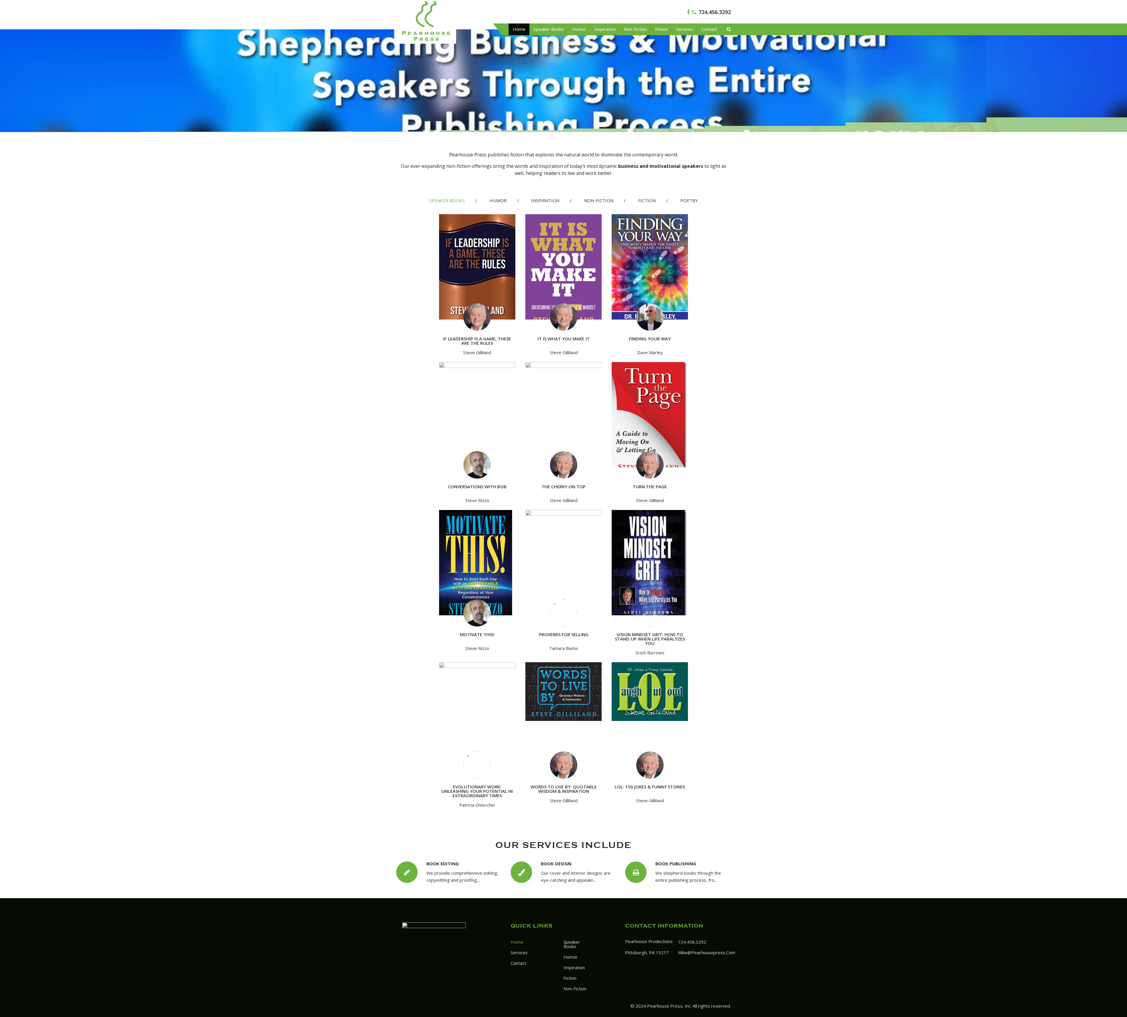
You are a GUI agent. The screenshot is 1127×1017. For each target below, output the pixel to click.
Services (684, 29)
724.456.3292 (715, 12)
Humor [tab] (498, 200)
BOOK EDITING (442, 863)
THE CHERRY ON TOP (563, 486)
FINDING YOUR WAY (650, 339)
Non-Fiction (635, 29)
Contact (709, 29)
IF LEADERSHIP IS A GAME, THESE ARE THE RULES (477, 341)
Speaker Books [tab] (447, 200)
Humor (579, 29)
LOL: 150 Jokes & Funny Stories (650, 787)
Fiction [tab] (647, 200)
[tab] (447, 200)
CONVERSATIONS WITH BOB (477, 486)
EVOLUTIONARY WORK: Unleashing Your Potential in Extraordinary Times (477, 791)
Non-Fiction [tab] (598, 200)
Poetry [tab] (689, 200)
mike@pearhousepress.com (706, 952)
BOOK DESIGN (556, 863)
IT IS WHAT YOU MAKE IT (564, 339)
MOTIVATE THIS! (477, 634)
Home (519, 29)
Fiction (661, 29)
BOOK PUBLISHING (675, 863)
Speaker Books (549, 29)
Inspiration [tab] (545, 200)
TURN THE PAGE (650, 486)
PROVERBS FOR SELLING (563, 634)
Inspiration (605, 29)
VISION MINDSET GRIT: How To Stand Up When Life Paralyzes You (650, 638)
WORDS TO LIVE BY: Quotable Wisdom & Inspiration (564, 789)
